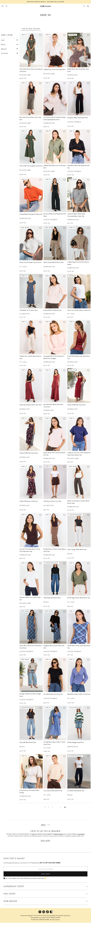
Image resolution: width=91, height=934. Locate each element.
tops (62, 836)
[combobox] (31, 29)
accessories (81, 834)
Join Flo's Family (14, 858)
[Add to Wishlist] (40, 35)
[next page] (65, 807)
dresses (55, 836)
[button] (9, 40)
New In (34, 834)
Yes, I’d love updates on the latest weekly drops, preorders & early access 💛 (26, 878)
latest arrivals (59, 834)
